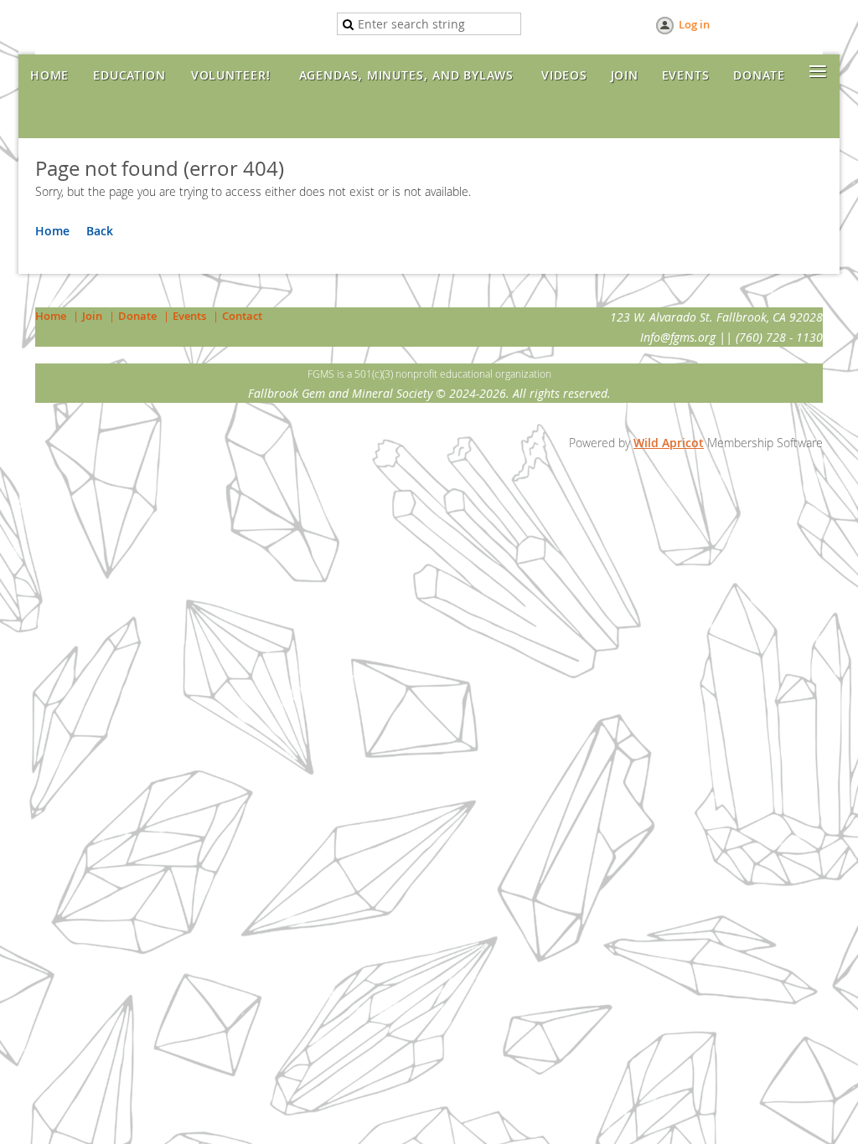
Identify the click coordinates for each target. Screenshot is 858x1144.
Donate (137, 315)
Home (52, 231)
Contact (242, 315)
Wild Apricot (668, 443)
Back (99, 231)
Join (92, 315)
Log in (694, 24)
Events (189, 315)
